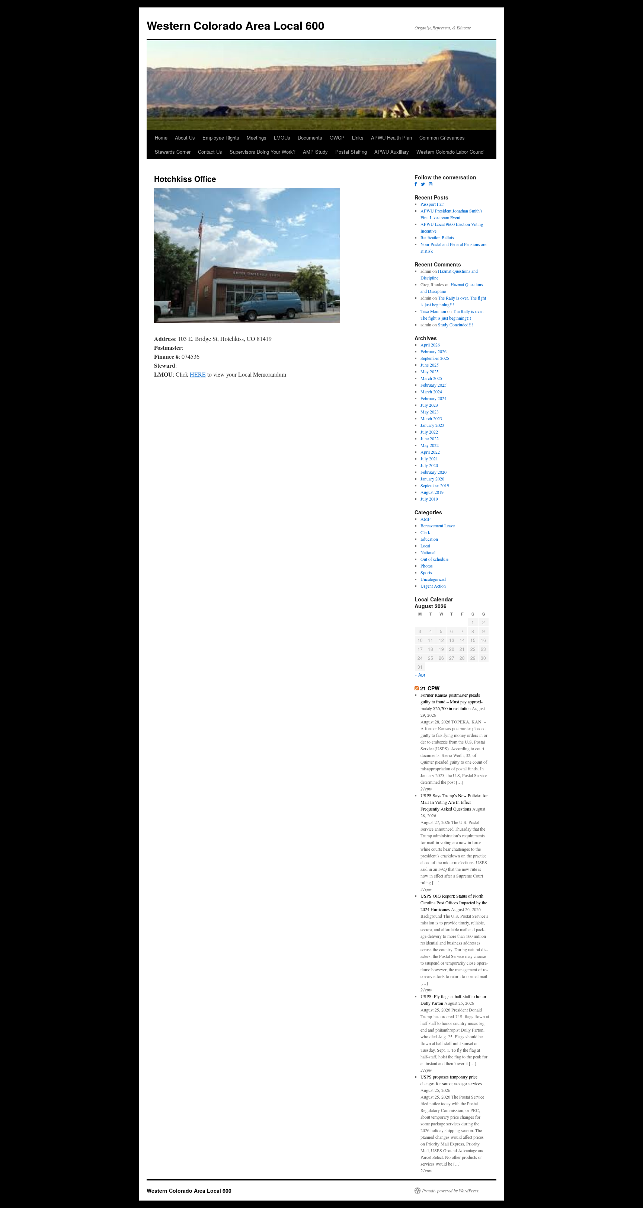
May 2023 (429, 412)
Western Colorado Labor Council (451, 151)
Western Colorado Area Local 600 (235, 25)
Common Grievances (442, 137)
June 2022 (429, 438)
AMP (425, 519)
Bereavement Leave (437, 525)
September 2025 (434, 358)
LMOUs (282, 137)
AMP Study (315, 151)
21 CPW (429, 688)
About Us (185, 137)
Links (358, 137)
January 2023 (432, 425)
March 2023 (431, 418)
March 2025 (431, 378)
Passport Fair (432, 204)
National (427, 552)
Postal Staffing (351, 151)
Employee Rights (220, 137)
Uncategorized (433, 579)
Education (429, 539)
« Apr (420, 674)
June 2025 (429, 365)
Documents (310, 137)
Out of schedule (434, 559)
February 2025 (433, 385)
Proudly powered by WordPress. (451, 1190)
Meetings (256, 137)
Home (161, 137)
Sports (426, 572)
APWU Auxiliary (391, 151)
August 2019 (432, 492)
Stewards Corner (173, 151)
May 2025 (429, 371)
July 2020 (429, 465)
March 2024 (431, 391)
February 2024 (433, 398)
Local (425, 546)
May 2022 (429, 445)
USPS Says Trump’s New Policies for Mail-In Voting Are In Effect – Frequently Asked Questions (454, 802)
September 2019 (434, 485)
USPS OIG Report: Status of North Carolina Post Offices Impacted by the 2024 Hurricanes (453, 902)
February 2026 (433, 351)
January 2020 (432, 479)
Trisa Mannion (433, 311)
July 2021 (429, 458)
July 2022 (429, 432)
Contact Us (210, 151)
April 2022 (430, 452)
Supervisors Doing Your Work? (262, 151)
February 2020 (433, 472)
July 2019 (429, 499)
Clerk (425, 532)
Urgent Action (433, 586)
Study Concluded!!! (455, 324)
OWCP (337, 137)
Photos (426, 566)
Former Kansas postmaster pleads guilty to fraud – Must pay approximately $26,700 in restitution (451, 701)
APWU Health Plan (391, 137)
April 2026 (430, 345)
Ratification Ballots (437, 237)
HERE (198, 374)
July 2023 (429, 405)
